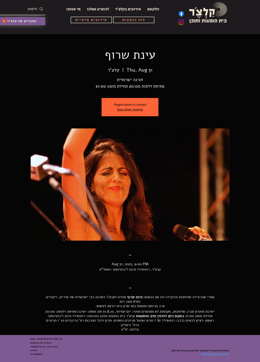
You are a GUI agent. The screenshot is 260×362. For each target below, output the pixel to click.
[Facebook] (181, 13)
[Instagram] (181, 22)
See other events (130, 110)
